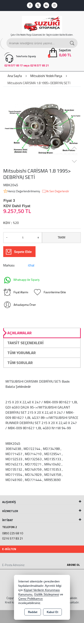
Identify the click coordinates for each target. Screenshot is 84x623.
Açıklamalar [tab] (19, 333)
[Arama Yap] (72, 43)
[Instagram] (54, 5)
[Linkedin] (46, 5)
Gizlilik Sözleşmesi (46, 594)
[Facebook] (30, 5)
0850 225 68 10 (12, 533)
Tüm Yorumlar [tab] (21, 353)
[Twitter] (38, 5)
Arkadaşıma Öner (25, 304)
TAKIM (61, 237)
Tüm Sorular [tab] (20, 363)
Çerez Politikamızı (30, 598)
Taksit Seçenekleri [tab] (25, 343)
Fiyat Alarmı (21, 292)
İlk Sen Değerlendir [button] (57, 191)
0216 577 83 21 (12, 538)
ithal (31, 265)
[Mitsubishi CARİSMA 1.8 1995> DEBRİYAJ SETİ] (42, 129)
